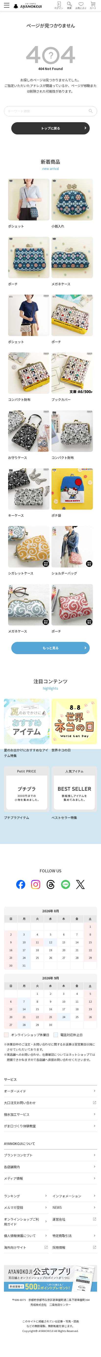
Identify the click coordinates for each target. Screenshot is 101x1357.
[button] (69, 5)
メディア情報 (13, 1178)
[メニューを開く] (6, 5)
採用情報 (58, 1247)
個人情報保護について (20, 1235)
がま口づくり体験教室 (20, 1126)
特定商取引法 (62, 1235)
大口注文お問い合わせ (20, 1102)
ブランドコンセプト (18, 1155)
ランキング (12, 1196)
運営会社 (58, 1219)
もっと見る (51, 648)
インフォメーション (66, 1196)
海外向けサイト (15, 1247)
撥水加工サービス (16, 1114)
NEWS (57, 1207)
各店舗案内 (12, 1167)
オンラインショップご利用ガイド (21, 1221)
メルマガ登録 (13, 1207)
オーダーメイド (15, 1091)
